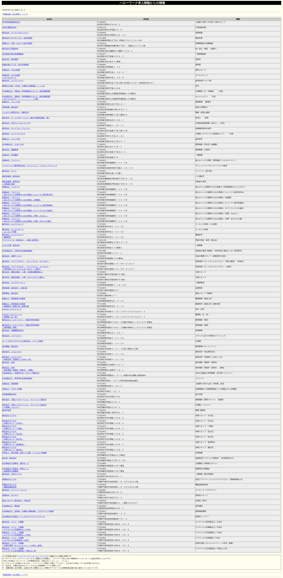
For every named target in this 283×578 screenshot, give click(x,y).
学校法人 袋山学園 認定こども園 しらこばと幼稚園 (24, 453)
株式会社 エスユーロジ (12, 352)
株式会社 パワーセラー (12, 336)
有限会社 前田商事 (10, 384)
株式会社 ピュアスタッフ (13, 224)
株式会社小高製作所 (10, 49)
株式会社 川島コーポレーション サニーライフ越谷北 (24, 400)
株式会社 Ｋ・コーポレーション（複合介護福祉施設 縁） (26, 118)
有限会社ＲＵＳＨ (9, 479)
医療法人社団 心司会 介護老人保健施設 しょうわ (23, 86)
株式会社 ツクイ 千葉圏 (13, 522)
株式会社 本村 (8, 362)
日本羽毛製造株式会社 (11, 22)
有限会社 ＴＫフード (11, 160)
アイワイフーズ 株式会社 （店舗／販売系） (20, 240)
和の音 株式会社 (9, 458)
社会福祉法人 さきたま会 (13, 144)
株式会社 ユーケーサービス (13, 134)
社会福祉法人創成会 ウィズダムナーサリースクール (23, 517)
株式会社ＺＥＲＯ (9, 415)
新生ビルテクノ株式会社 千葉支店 (16, 501)
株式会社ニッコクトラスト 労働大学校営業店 (20, 320)
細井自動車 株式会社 (11, 176)
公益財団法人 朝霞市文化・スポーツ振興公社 (20, 373)
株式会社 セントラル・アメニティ (16, 128)
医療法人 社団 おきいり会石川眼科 (17, 43)
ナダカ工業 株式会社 (11, 245)
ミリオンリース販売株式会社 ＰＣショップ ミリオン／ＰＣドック (29, 166)
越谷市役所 (6, 410)
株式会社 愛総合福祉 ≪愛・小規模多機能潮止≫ (22, 272)
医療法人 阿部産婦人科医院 (13, 299)
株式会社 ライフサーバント (13, 283)
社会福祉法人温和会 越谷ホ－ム (15, 463)
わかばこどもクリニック (12, 309)
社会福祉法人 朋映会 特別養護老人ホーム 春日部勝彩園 (26, 91)
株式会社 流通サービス (12, 256)
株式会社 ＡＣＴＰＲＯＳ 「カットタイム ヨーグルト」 (26, 261)
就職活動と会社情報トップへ (15, 14)
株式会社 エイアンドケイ (13, 81)
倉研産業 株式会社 (10, 107)
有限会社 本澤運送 (10, 155)
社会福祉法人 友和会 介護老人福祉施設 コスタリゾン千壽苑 (28, 511)
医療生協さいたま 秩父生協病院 (15, 65)
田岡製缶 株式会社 (10, 293)
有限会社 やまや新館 (11, 70)
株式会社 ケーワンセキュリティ (15, 33)
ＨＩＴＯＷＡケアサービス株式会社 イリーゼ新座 (22, 341)
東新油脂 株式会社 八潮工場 (14, 288)
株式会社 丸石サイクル (12, 474)
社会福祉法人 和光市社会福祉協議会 (17, 378)
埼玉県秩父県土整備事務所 (13, 54)
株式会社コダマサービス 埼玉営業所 (17, 38)
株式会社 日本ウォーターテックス (16, 123)
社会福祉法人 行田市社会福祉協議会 (17, 251)
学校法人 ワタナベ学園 (12, 389)
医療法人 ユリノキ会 (11, 102)
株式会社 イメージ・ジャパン (14, 490)
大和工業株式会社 (9, 27)
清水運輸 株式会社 (10, 346)
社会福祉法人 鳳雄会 (11, 506)
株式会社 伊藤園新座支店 (13, 330)
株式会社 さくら (9, 171)
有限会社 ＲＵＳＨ (10, 495)
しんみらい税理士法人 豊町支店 (15, 112)
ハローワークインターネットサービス (33, 556)
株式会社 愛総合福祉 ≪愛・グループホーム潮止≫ (23, 277)
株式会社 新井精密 (10, 59)
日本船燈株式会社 (9, 394)
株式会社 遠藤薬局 (10, 150)
